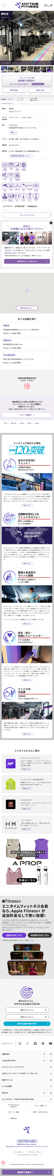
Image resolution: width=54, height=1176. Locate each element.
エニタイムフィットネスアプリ (13, 1067)
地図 (12, 132)
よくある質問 (7, 1086)
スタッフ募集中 (25, 415)
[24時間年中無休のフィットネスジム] (27, 5)
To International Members (13, 1106)
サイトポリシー (19, 1152)
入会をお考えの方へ (9, 1060)
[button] (2, 38)
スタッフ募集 (39, 1106)
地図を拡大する (26, 308)
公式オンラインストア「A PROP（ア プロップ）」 (20, 1073)
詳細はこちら (29, 940)
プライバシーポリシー (35, 1152)
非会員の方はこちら (40, 935)
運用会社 (14, 1118)
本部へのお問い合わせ (40, 1112)
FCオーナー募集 (13, 1112)
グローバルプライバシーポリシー (28, 1155)
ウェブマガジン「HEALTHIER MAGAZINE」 (18, 1099)
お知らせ (5, 1093)
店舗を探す (6, 1054)
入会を (47, 5)
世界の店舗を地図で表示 (27, 1023)
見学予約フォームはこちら (27, 261)
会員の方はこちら (14, 935)
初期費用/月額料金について (21, 156)
